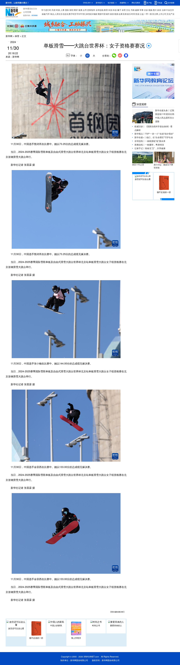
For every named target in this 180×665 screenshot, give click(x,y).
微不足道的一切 (36, 638)
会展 (120, 14)
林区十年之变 (138, 165)
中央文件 (170, 10)
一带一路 (148, 14)
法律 (164, 10)
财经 (71, 10)
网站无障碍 (136, 3)
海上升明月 (76, 638)
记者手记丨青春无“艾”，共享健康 (149, 148)
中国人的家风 (56, 626)
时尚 (133, 14)
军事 (141, 10)
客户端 (149, 3)
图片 (155, 10)
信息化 (65, 14)
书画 (133, 10)
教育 (106, 10)
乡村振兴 (89, 14)
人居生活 (58, 14)
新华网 (9, 36)
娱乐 (129, 14)
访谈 (146, 10)
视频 (150, 10)
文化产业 (170, 14)
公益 (142, 14)
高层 (54, 10)
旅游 (112, 14)
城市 (108, 14)
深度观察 (141, 104)
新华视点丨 (139, 134)
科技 (110, 10)
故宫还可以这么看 (16, 628)
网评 (76, 10)
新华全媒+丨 (140, 137)
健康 (137, 10)
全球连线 (100, 10)
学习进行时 (46, 10)
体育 (124, 10)
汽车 (48, 14)
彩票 (125, 14)
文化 (128, 10)
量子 (119, 10)
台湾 (85, 10)
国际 (67, 10)
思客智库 (91, 10)
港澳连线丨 (139, 145)
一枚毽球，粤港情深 (154, 145)
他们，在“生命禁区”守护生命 (159, 137)
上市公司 (162, 14)
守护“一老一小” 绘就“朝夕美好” (159, 134)
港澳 (80, 10)
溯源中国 (101, 14)
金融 (44, 14)
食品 (52, 14)
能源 (116, 14)
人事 (62, 10)
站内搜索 (171, 3)
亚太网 (155, 14)
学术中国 (81, 14)
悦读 (137, 14)
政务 (159, 10)
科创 (115, 10)
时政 (58, 10)
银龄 (95, 14)
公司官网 (27, 12)
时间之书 (96, 626)
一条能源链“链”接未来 (155, 141)
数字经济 (73, 14)
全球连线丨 (139, 141)
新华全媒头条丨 (162, 110)
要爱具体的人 (116, 626)
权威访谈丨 (139, 126)
